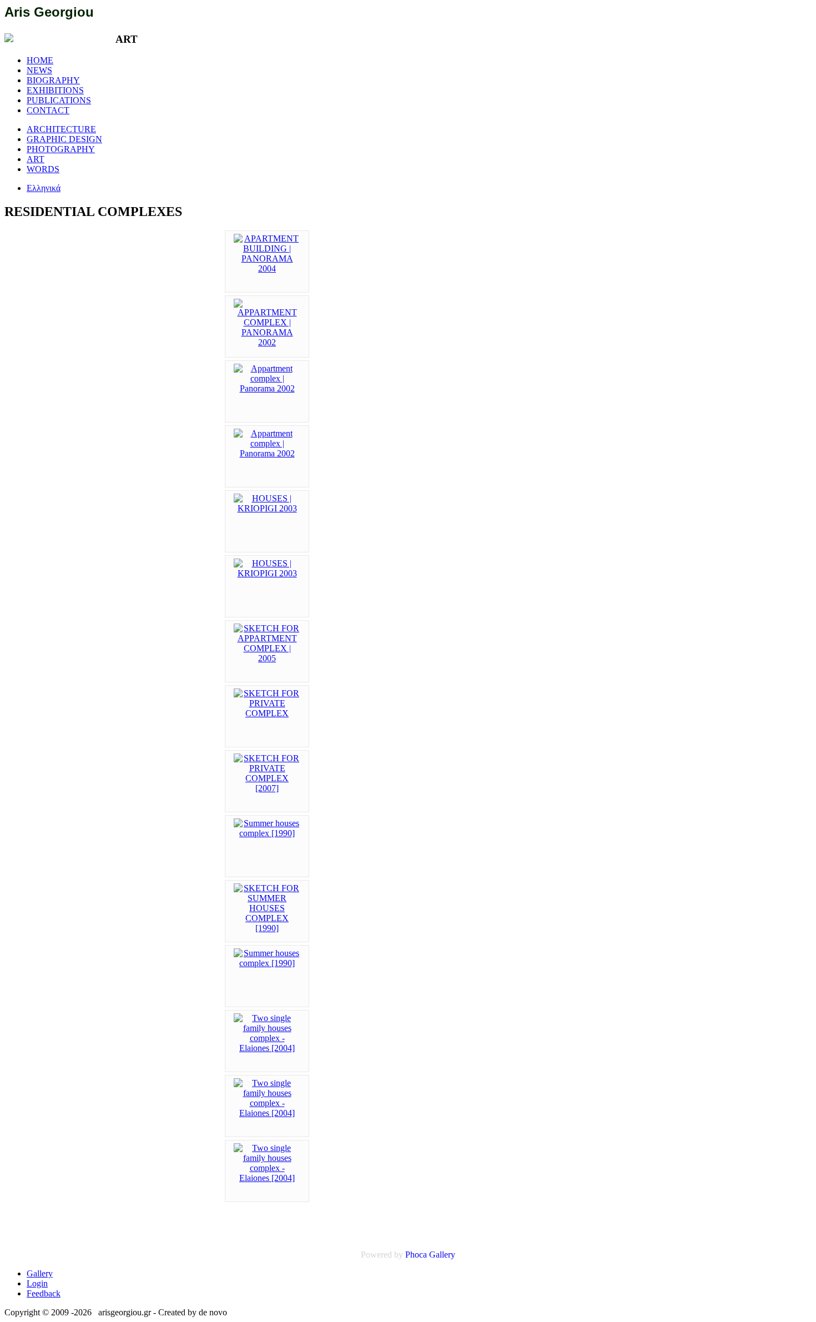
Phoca (416, 1254)
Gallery (442, 1254)
